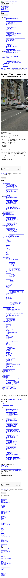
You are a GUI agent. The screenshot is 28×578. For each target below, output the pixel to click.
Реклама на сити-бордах (11, 432)
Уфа (1, 572)
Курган (2, 527)
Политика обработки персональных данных (11, 469)
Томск (2, 569)
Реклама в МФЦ (10, 23)
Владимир (3, 505)
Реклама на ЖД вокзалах (11, 46)
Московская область (5, 536)
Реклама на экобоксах (11, 40)
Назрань (2, 539)
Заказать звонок (4, 4)
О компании (6, 63)
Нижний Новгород (5, 540)
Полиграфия (9, 29)
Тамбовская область (5, 567)
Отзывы (5, 64)
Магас (2, 530)
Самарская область (5, 555)
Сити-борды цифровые (11, 413)
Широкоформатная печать (12, 47)
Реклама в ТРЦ (9, 43)
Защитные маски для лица (12, 56)
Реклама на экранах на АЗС (12, 61)
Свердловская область (11, 418)
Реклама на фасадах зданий (12, 429)
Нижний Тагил (4, 541)
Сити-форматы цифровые (12, 414)
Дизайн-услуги (6, 57)
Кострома (3, 522)
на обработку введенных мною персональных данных (11, 174)
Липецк (2, 529)
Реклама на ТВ (9, 28)
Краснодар (3, 523)
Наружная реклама (10, 19)
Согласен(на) (4, 173)
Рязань (2, 552)
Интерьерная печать (10, 49)
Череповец (3, 575)
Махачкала (3, 534)
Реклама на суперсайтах (11, 420)
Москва (2, 535)
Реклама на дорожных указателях (13, 50)
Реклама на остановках (11, 430)
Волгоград (3, 506)
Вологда (2, 507)
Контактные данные (8, 405)
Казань (2, 518)
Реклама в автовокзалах (11, 24)
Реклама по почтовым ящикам (13, 449)
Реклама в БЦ (9, 44)
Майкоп (2, 533)
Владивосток (4, 503)
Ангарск (2, 497)
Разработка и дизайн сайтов (12, 457)
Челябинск (3, 574)
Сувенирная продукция (11, 30)
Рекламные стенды (10, 53)
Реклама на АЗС (10, 45)
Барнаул (2, 501)
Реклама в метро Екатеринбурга (13, 33)
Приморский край (5, 548)
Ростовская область (5, 551)
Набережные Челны (5, 537)
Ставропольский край (6, 563)
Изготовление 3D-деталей (12, 52)
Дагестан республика (5, 511)
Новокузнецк (4, 542)
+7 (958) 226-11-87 (5, 8)
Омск (2, 545)
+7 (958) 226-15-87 (5, 11)
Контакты (5, 66)
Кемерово (3, 519)
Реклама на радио (10, 32)
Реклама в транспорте (11, 27)
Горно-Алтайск (4, 510)
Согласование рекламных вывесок (14, 21)
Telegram (20, 399)
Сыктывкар (3, 564)
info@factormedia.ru (5, 6)
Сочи (2, 561)
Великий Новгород (5, 502)
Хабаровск (3, 573)
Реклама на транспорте (11, 25)
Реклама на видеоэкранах (12, 18)
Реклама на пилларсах (11, 425)
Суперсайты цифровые (11, 412)
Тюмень (2, 570)
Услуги (2, 13)
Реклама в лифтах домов (11, 41)
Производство (6, 51)
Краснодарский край (5, 524)
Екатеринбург (4, 512)
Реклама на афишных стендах (13, 431)
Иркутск (2, 516)
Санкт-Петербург (5, 556)
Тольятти (3, 568)
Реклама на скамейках (11, 426)
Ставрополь (3, 562)
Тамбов (2, 565)
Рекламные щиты (10, 421)
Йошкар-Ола (3, 517)
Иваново (3, 513)
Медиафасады (9, 415)
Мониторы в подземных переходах (14, 416)
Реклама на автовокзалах (12, 435)
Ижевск (2, 514)
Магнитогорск (4, 531)
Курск (2, 528)
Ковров (2, 520)
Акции (4, 58)
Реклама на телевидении (11, 438)
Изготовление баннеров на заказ (13, 55)
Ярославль (3, 576)
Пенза (2, 546)
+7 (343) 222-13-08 (5, 9)
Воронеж (3, 508)
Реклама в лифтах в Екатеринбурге (14, 444)
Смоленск (3, 559)
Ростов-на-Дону (4, 550)
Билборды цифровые (11, 410)
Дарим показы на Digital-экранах (13, 62)
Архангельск (4, 499)
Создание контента (10, 22)
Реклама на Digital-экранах (12, 423)
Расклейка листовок (10, 36)
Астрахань (3, 500)
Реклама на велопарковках (12, 427)
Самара (2, 553)
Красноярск (3, 525)
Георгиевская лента (10, 60)
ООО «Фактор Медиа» (17, 470)
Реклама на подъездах (11, 35)
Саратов (2, 557)
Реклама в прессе (10, 34)
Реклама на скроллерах (11, 424)
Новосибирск (4, 544)
